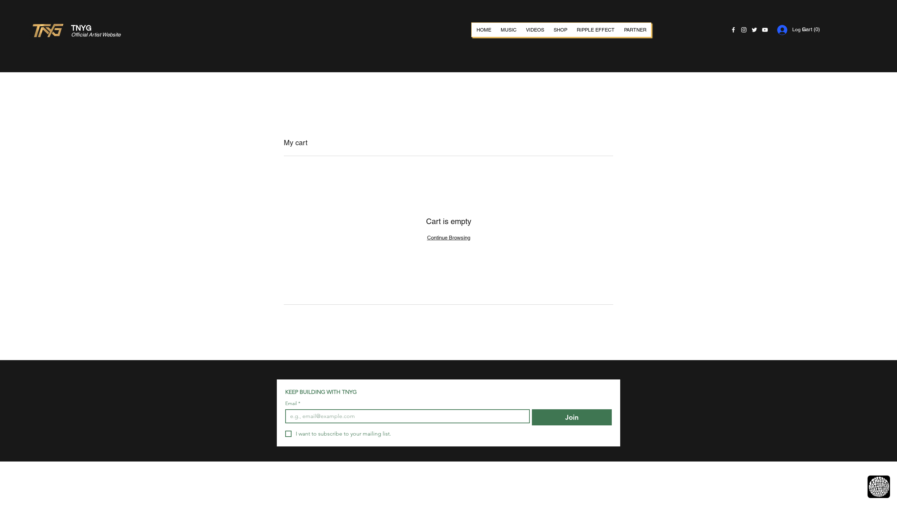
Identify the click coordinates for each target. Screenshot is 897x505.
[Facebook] (733, 29)
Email (292, 403)
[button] (815, 30)
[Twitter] (754, 29)
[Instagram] (743, 29)
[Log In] (781, 30)
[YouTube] (764, 29)
